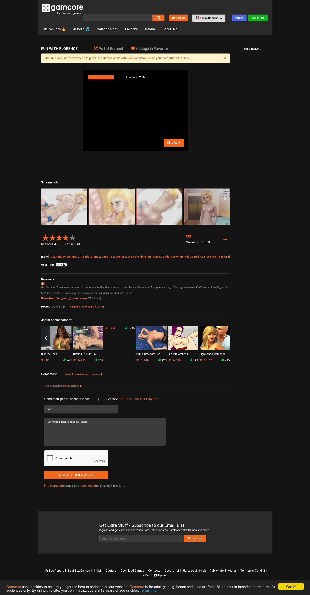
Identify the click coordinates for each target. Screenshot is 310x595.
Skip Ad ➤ (174, 142)
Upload (180, 17)
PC (178, 58)
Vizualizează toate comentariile (84, 374)
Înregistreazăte (54, 485)
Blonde (95, 256)
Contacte (154, 570)
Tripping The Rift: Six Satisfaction (84, 354)
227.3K (176, 359)
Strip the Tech (49, 354)
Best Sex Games (79, 570)
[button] (208, 18)
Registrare (258, 17)
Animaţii (72, 256)
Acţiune (60, 256)
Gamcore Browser (139, 58)
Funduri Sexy (170, 256)
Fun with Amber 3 (178, 354)
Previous (46, 198)
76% (195, 359)
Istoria (150, 29)
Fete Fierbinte (142, 256)
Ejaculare (119, 256)
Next (225, 198)
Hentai (184, 256)
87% (100, 359)
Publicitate (217, 570)
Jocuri (194, 256)
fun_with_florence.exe (72, 298)
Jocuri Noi (170, 29)
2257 (146, 575)
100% (131, 327)
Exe (129, 256)
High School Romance (212, 354)
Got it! (291, 586)
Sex (202, 256)
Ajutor (232, 570)
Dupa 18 (106, 256)
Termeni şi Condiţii (252, 570)
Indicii (97, 570)
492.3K (81, 359)
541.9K (208, 359)
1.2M (111, 327)
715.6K (144, 359)
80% (164, 359)
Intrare (239, 17)
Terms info (148, 590)
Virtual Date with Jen (148, 354)
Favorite (131, 29)
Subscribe (195, 538)
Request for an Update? (138, 399)
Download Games (132, 570)
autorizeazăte (89, 485)
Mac (187, 58)
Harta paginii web (194, 570)
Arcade (84, 256)
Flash (156, 256)
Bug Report (56, 570)
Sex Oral (211, 256)
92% (69, 359)
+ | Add (61, 264)
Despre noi (172, 570)
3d (52, 256)
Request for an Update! (87, 306)
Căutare (111, 570)
